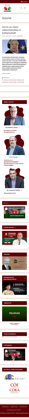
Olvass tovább (6, 73)
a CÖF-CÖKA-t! (14, 324)
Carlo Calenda (12, 80)
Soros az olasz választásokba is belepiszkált (11, 30)
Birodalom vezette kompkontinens (10, 131)
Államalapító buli (10, 193)
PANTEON (6, 254)
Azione (6, 80)
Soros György (20, 82)
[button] (21, 8)
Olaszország (12, 82)
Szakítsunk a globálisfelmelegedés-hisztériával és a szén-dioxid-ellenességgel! (14, 162)
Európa (19, 80)
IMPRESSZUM (5, 406)
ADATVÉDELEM (23, 406)
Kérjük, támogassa (14, 323)
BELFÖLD (6, 78)
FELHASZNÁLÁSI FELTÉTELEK (14, 410)
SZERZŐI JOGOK (14, 406)
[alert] (14, 337)
